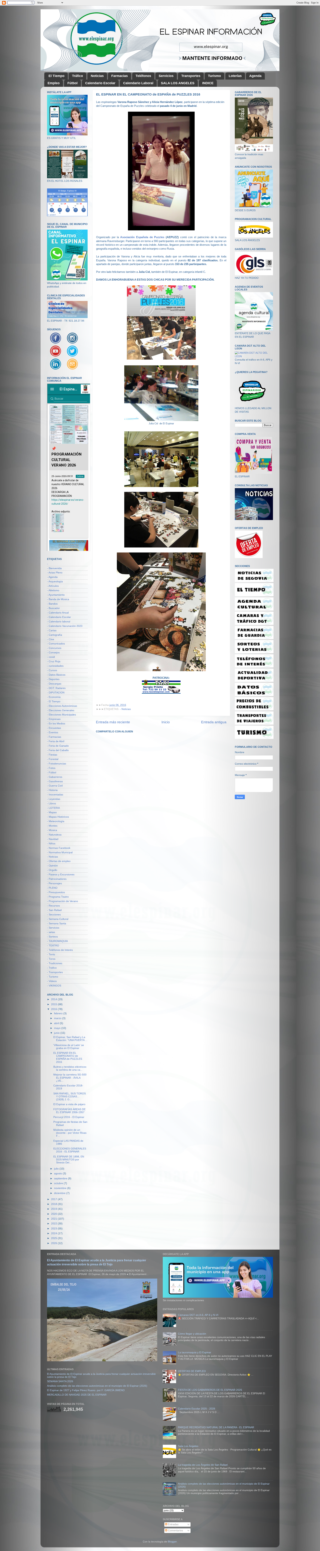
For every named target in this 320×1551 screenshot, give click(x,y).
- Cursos (52, 670)
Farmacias (119, 76)
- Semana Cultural (57, 919)
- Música (52, 830)
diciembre (60, 1193)
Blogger (172, 1541)
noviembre (60, 1188)
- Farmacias (54, 737)
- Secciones (54, 914)
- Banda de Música (58, 599)
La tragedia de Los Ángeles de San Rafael (203, 1464)
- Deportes (53, 679)
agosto (58, 1173)
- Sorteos (52, 936)
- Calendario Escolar (59, 617)
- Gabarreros (54, 777)
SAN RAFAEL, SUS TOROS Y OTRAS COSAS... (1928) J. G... (69, 1096)
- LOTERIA (53, 808)
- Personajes (54, 883)
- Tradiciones (54, 963)
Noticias (97, 76)
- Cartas (51, 630)
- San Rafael (54, 910)
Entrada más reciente (113, 722)
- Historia (52, 790)
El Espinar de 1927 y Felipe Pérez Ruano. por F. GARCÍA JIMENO (86, 1390)
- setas (51, 932)
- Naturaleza (54, 834)
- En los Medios (56, 723)
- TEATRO (53, 945)
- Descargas (54, 683)
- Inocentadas (55, 794)
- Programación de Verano (62, 901)
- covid (51, 657)
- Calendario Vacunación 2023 (64, 626)
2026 (54, 1243)
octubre (59, 1183)
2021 (54, 1218)
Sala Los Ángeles (188, 1446)
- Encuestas (54, 728)
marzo (58, 1018)
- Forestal (52, 759)
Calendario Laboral (138, 83)
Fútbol (72, 83)
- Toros (51, 959)
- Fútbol (51, 772)
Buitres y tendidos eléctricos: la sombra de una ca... (70, 1068)
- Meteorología (55, 821)
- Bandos (52, 603)
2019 (54, 1209)
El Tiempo (56, 76)
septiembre (61, 1178)
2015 (54, 1004)
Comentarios (175, 1530)
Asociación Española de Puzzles (142, 237)
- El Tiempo (53, 701)
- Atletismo (53, 590)
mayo (57, 1028)
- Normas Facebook (58, 848)
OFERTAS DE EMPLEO (192, 1371)
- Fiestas (52, 754)
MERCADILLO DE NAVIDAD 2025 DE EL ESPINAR (76, 1394)
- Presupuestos (56, 892)
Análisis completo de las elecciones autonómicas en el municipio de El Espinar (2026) (97, 1385)
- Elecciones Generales (60, 710)
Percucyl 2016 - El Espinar (68, 1117)
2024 (54, 1233)
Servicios (166, 76)
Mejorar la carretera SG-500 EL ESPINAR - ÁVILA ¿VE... (69, 1077)
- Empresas (54, 719)
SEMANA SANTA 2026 (60, 1381)
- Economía (54, 697)
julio (56, 1168)
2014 (54, 999)
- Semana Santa (56, 923)
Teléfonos (143, 76)
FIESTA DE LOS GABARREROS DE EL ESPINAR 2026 (210, 1390)
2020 (54, 1214)
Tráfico (77, 76)
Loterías (235, 76)
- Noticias (125, 709)
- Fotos (51, 768)
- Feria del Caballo (58, 750)
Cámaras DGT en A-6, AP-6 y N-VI (198, 1315)
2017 (54, 1199)
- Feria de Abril (55, 741)
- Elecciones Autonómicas (62, 706)
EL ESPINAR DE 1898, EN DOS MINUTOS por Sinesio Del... (68, 1159)
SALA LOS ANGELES (177, 83)
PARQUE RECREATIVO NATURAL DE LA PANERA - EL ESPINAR (216, 1427)
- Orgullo (52, 870)
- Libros (51, 803)
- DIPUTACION (55, 692)
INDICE (208, 83)
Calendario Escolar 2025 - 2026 (196, 1408)
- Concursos (54, 648)
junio (57, 1033)
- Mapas (52, 812)
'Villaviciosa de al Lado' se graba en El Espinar (68, 1047)
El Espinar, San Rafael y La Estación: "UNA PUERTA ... (70, 1039)
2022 (54, 1223)
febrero (58, 1013)
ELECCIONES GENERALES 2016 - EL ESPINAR (69, 1150)
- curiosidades (55, 666)
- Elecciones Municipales (61, 714)
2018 (54, 1204)
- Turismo (52, 976)
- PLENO (52, 887)
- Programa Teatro (58, 896)
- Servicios (53, 927)
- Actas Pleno (54, 572)
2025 (54, 1238)
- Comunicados (56, 643)
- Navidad (52, 839)
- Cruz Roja (53, 661)
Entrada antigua (213, 722)
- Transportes (55, 972)
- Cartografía (54, 635)
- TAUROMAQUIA (57, 941)
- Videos (52, 981)
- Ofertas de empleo (59, 861)
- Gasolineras (55, 781)
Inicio (165, 722)
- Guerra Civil (55, 785)
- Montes (52, 825)
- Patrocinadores (56, 879)
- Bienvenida (54, 568)
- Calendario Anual (58, 612)
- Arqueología (55, 581)
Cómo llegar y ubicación (192, 1333)
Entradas (173, 1524)
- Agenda (52, 577)
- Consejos (53, 652)
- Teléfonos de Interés (60, 950)
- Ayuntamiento (56, 594)
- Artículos (53, 586)
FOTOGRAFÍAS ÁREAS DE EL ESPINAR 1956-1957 (69, 1111)
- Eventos (52, 732)
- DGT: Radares (56, 688)
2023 (54, 1228)
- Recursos (53, 905)
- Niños (51, 843)
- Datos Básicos (56, 674)
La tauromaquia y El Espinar (194, 1352)
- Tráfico (52, 967)
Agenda (255, 76)
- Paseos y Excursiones (60, 874)
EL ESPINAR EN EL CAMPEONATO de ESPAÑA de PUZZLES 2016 (67, 1057)
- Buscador (53, 608)
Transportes (190, 76)
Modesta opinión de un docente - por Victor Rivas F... (69, 1133)
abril (57, 1023)
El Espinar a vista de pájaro (69, 1104)
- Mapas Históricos (58, 816)
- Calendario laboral (58, 621)
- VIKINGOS (54, 985)
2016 (54, 1009)
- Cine (50, 639)
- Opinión (52, 865)
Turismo (214, 76)
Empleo (54, 83)
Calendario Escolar (100, 83)
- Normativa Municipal (60, 852)
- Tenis (51, 954)
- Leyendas (53, 799)
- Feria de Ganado (58, 745)
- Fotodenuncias (56, 763)
